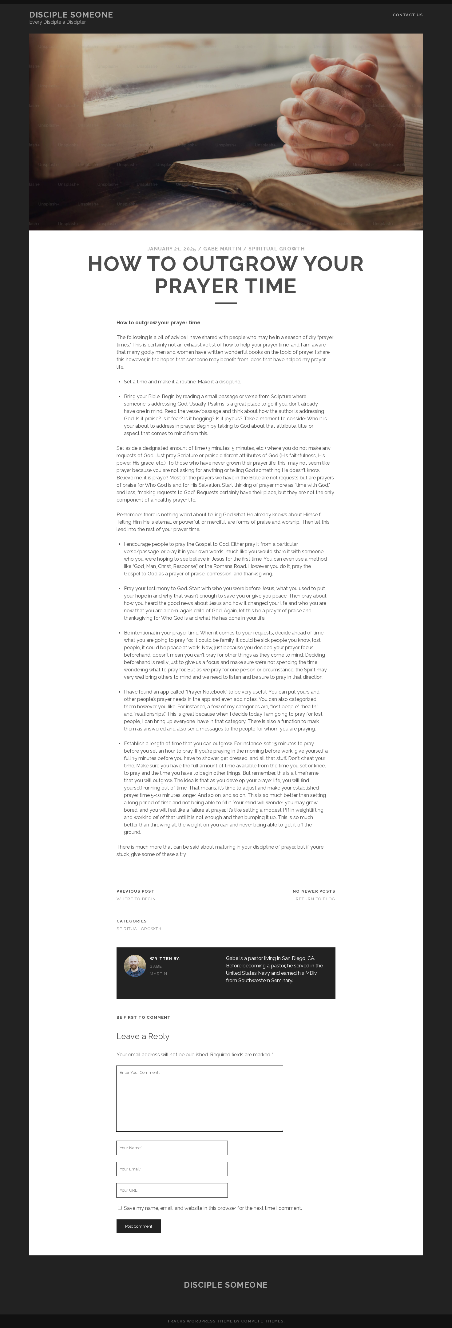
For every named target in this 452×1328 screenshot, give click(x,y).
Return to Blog (315, 899)
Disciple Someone (71, 14)
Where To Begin (136, 899)
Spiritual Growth (276, 249)
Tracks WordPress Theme (200, 1321)
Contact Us (408, 15)
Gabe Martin (222, 249)
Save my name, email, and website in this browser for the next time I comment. (213, 1208)
